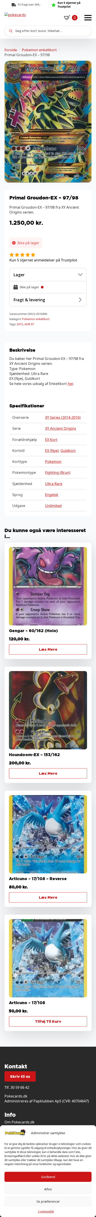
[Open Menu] (88, 17)
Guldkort (68, 450)
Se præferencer (48, 1201)
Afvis (48, 1189)
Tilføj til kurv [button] (48, 1021)
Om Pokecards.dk (19, 1122)
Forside (10, 49)
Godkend (48, 1176)
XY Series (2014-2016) (63, 417)
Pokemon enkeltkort (39, 49)
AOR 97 (29, 324)
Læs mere (48, 649)
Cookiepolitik (46, 1211)
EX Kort (51, 439)
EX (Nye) (52, 450)
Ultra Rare (53, 483)
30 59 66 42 (19, 1087)
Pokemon (53, 461)
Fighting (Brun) (57, 472)
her (70, 383)
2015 (20, 324)
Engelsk (51, 494)
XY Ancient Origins (60, 428)
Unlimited (53, 505)
